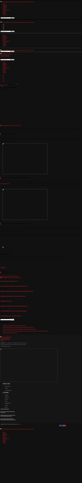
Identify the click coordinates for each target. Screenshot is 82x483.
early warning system (4, 183)
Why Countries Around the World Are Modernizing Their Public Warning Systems (19, 329)
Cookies (6, 388)
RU (3, 28)
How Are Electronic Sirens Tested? (10, 332)
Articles (4, 13)
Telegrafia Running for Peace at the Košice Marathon (10, 315)
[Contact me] (1, 265)
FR (3, 26)
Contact (4, 14)
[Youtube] (3, 16)
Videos (4, 12)
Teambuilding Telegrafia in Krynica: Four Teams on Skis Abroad (12, 296)
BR (3, 29)
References (5, 6)
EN (3, 24)
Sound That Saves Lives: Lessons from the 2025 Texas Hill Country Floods (18, 327)
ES (3, 25)
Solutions (5, 5)
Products (4, 7)
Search (13, 17)
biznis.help (16, 83)
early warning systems (4, 276)
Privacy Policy (7, 386)
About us (5, 11)
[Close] (0, 52)
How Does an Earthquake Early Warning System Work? (14, 325)
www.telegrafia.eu (8, 390)
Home (4, 3)
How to (4, 8)
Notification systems (13, 276)
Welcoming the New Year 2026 (6, 301)
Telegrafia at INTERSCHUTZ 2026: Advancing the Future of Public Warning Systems (16, 291)
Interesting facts (6, 9)
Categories (6, 392)
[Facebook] (0, 58)
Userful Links (6, 383)
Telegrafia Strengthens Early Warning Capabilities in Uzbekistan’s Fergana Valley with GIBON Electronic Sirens (26, 331)
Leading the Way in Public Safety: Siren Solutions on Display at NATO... (14, 306)
